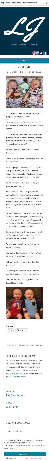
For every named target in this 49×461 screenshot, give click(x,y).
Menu (29, 61)
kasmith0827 (13, 72)
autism (40, 72)
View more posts (18, 377)
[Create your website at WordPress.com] (24, 2)
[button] (24, 92)
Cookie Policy (8, 448)
